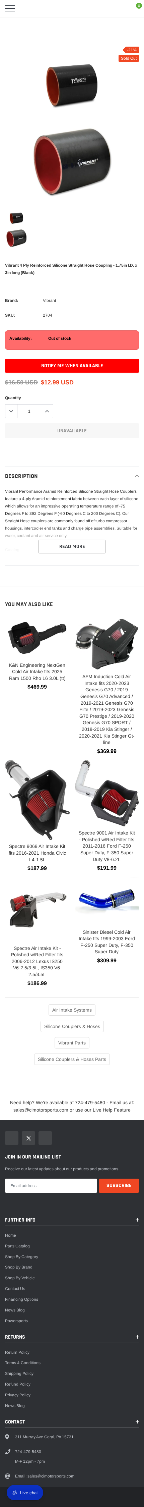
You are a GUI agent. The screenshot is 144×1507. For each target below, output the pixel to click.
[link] (16, 218)
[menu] (10, 8)
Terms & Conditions (23, 1362)
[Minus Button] (11, 411)
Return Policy (17, 1352)
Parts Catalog (17, 1246)
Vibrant (49, 300)
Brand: (11, 300)
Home (10, 1235)
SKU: (10, 315)
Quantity (13, 397)
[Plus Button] (47, 411)
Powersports (16, 1320)
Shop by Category (21, 1256)
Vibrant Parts (72, 1042)
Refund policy (17, 1384)
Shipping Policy (19, 1373)
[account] (119, 8)
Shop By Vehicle (20, 1278)
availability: (20, 338)
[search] (27, 8)
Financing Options (21, 1299)
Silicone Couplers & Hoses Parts (72, 1059)
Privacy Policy (17, 1395)
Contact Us (15, 1288)
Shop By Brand (18, 1267)
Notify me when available (72, 365)
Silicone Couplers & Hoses (72, 1026)
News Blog (15, 1310)
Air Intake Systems (72, 1010)
